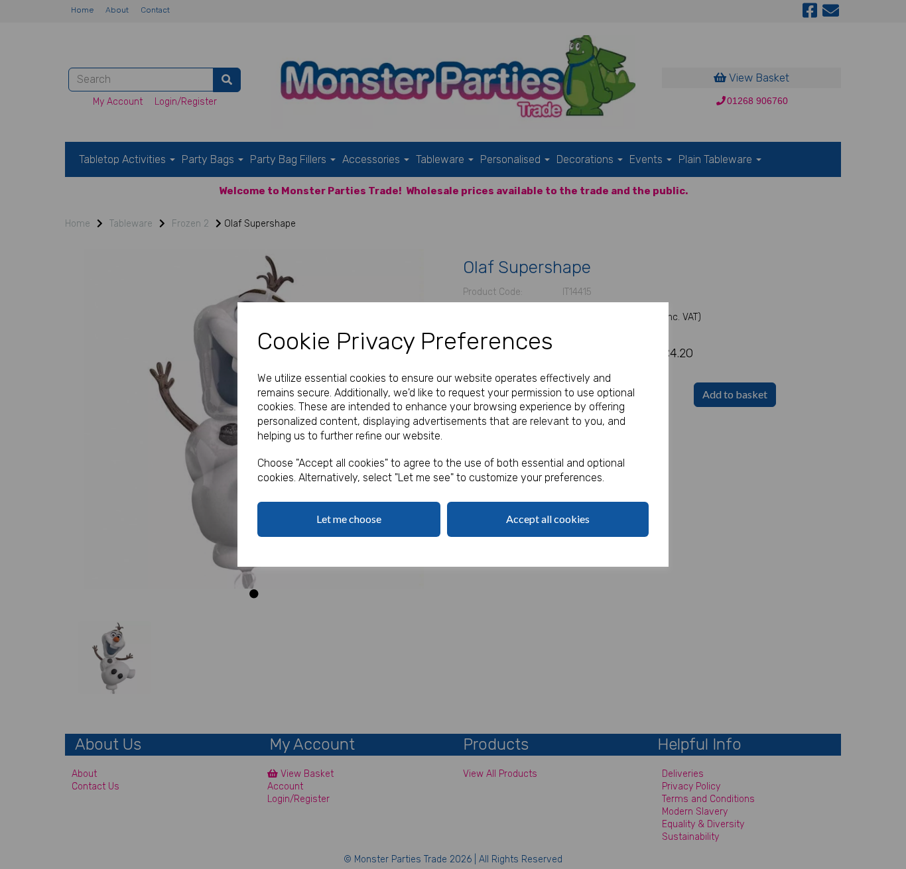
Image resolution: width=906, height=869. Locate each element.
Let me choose (348, 518)
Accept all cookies (548, 518)
